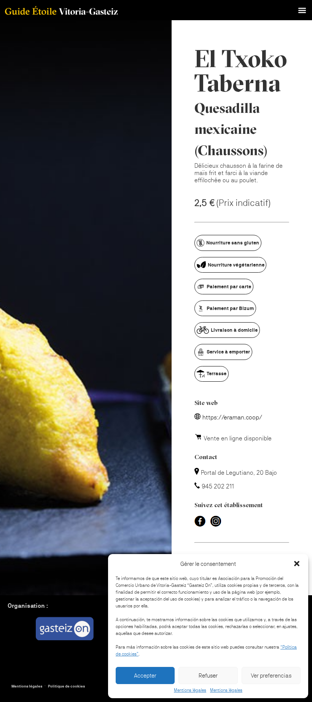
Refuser (208, 675)
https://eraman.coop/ (232, 417)
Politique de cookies (66, 686)
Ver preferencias (271, 675)
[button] (297, 563)
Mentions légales (190, 690)
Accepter (145, 675)
